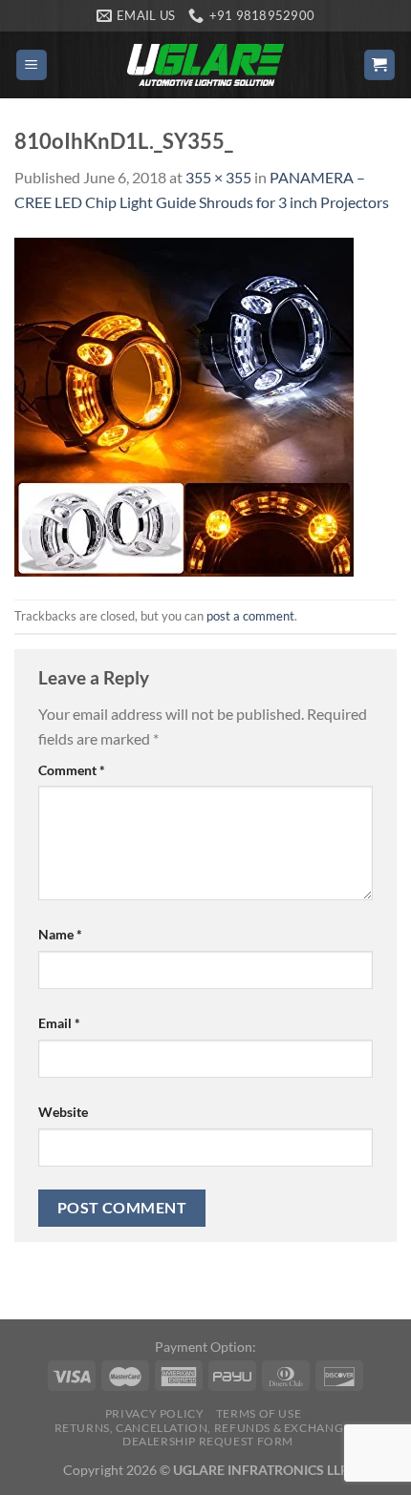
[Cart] (380, 65)
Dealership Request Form (207, 1441)
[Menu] (32, 65)
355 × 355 (218, 177)
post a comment (250, 615)
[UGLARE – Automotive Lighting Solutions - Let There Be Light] (205, 64)
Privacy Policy (155, 1413)
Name (60, 934)
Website (63, 1112)
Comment (71, 770)
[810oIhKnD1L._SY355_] (184, 404)
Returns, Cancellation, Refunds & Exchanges (205, 1428)
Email (59, 1023)
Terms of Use (258, 1413)
